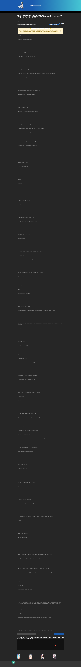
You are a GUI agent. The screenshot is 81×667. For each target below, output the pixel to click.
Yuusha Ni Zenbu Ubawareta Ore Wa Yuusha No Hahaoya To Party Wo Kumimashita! (30, 20)
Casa (18, 20)
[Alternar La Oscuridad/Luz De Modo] (63, 23)
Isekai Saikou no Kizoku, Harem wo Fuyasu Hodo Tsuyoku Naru (60, 656)
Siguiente (55, 24)
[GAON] (22, 5)
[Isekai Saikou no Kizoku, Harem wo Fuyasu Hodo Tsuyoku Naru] (54, 656)
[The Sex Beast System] (18, 656)
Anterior (51, 24)
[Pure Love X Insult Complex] (30, 656)
